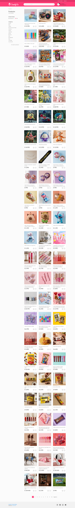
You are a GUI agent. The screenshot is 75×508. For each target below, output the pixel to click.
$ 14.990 (41, 127)
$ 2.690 (41, 389)
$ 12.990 (55, 46)
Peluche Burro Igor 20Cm (43, 144)
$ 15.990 (27, 26)
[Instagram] (60, 505)
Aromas (9, 23)
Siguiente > (55, 496)
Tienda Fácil (14, 505)
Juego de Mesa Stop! (42, 23)
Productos (10, 8)
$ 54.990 (27, 127)
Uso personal (10, 41)
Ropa (9, 38)
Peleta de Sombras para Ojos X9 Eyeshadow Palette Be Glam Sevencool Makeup (29, 287)
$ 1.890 (26, 167)
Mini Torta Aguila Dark (42, 487)
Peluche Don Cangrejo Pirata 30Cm (44, 124)
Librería (9, 33)
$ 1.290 (55, 208)
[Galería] (15, 18)
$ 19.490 (55, 26)
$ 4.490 (41, 369)
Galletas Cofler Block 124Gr (43, 386)
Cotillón (9, 26)
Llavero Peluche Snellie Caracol (29, 104)
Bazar (9, 24)
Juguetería (10, 31)
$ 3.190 (41, 248)
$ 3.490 (26, 349)
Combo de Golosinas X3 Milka (29, 326)
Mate (9, 36)
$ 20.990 (41, 46)
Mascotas (10, 34)
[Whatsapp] (63, 505)
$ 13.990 (41, 147)
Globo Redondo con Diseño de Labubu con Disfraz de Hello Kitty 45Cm (29, 186)
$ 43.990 (27, 309)
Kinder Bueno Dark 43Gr (57, 346)
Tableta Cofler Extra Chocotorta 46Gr (59, 427)
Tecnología (10, 40)
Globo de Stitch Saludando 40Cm (58, 225)
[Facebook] (57, 505)
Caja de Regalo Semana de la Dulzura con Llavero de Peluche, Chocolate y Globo (59, 307)
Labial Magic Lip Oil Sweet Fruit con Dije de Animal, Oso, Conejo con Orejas (58, 246)
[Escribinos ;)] (66, 505)
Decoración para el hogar (12, 27)
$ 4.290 (55, 329)
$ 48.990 (55, 107)
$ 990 (55, 167)
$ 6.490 (41, 309)
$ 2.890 (41, 349)
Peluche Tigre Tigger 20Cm (57, 144)
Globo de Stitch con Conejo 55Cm (29, 245)
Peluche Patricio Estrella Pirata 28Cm (30, 144)
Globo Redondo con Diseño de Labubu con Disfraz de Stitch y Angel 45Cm (59, 186)
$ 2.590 (26, 430)
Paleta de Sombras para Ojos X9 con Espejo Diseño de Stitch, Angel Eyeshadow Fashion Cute (44, 307)
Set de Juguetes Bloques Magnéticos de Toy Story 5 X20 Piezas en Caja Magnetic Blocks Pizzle (45, 65)
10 (51, 496)
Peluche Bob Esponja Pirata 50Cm (29, 124)
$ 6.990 (41, 107)
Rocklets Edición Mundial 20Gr (58, 487)
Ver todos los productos (15, 44)
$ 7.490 (55, 87)
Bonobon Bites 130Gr (56, 386)
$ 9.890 (26, 46)
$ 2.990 (41, 167)
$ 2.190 (55, 410)
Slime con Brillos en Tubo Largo (29, 43)
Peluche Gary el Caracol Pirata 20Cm (59, 124)
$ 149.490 (56, 470)
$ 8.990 (41, 66)
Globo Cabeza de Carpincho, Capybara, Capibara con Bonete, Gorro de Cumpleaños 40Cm (29, 226)
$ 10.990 (27, 66)
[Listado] (17, 18)
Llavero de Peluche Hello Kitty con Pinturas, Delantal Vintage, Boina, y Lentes (44, 85)
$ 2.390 (41, 450)
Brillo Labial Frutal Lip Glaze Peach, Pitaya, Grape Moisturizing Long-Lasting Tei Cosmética (44, 428)
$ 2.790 (41, 268)
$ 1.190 (26, 228)
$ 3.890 (55, 288)
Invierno (9, 30)
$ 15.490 (41, 26)
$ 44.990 (27, 470)
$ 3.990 (55, 248)
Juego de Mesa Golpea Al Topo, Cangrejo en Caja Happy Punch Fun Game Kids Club (58, 24)
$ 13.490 (41, 470)
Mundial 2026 (10, 37)
